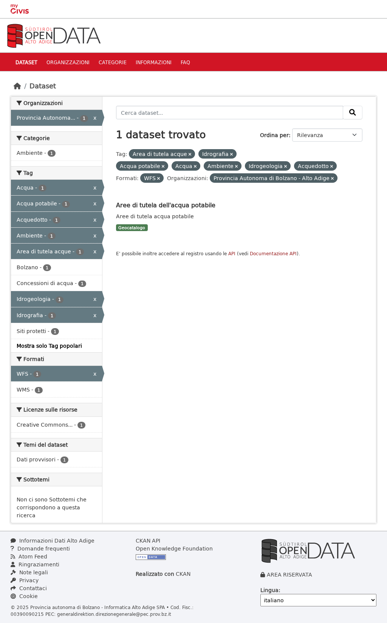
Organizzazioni (68, 62)
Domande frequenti (43, 548)
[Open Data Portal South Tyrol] (53, 35)
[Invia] (352, 112)
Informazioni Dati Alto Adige (56, 540)
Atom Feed (32, 556)
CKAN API (148, 540)
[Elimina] (190, 154)
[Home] (17, 86)
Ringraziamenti (38, 564)
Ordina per (274, 135)
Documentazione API (273, 253)
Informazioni (154, 62)
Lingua (269, 590)
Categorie (113, 62)
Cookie (28, 596)
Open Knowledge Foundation (174, 548)
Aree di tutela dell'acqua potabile (165, 205)
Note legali (33, 572)
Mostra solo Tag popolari (49, 346)
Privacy (28, 580)
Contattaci (32, 588)
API (231, 253)
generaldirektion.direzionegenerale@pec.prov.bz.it (114, 614)
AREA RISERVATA (289, 574)
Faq (185, 62)
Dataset (26, 62)
